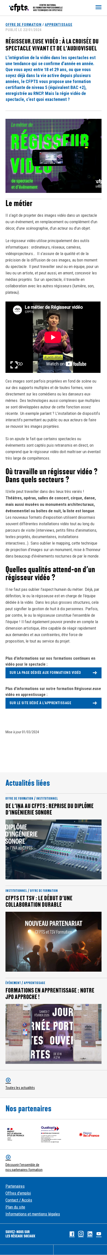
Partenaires (15, 1186)
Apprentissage (58, 25)
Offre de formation (23, 25)
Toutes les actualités (20, 1088)
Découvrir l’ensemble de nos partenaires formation (24, 1167)
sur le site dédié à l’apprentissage (40, 703)
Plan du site (15, 1207)
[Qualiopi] (51, 1134)
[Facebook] (72, 1234)
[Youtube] (99, 1234)
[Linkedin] (90, 1234)
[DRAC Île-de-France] (15, 1134)
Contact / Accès (18, 1200)
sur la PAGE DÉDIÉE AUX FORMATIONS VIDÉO (45, 673)
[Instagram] (81, 1234)
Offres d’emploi (18, 1193)
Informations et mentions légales (32, 1214)
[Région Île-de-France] (89, 1134)
